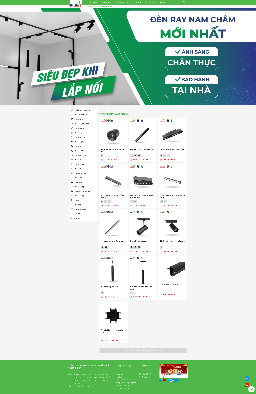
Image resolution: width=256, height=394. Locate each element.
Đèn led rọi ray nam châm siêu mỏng (172, 241)
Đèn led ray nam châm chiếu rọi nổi (172, 149)
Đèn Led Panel (78, 151)
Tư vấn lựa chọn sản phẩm (125, 380)
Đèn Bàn (76, 200)
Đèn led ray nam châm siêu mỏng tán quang (173, 196)
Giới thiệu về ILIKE (145, 374)
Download (106, 2)
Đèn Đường (77, 204)
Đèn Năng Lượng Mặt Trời (82, 191)
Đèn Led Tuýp (78, 160)
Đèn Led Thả (78, 178)
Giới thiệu (93, 2)
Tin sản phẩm (120, 374)
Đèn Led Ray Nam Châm (81, 124)
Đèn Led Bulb (78, 169)
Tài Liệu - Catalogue (122, 386)
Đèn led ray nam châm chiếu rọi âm (142, 149)
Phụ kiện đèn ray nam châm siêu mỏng (112, 331)
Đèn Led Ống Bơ (79, 142)
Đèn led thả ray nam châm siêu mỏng (141, 288)
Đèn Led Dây (78, 133)
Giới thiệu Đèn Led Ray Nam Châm (143, 350)
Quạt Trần (77, 218)
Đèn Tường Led (79, 128)
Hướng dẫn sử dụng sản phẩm (126, 383)
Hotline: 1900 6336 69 (75, 383)
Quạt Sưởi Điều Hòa (80, 173)
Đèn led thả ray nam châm (109, 287)
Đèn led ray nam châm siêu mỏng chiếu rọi (112, 196)
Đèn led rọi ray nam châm (139, 241)
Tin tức (139, 2)
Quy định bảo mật (145, 377)
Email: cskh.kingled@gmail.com (79, 386)
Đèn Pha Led (78, 146)
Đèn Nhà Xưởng (79, 187)
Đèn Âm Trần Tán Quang (82, 110)
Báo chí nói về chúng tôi (124, 389)
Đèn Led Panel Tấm (80, 137)
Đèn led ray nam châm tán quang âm (113, 241)
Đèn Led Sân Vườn (80, 155)
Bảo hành (150, 2)
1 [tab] (128, 102)
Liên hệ (162, 2)
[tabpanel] (128, 56)
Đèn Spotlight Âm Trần (81, 115)
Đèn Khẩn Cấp (78, 182)
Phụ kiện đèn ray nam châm (169, 284)
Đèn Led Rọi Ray (79, 119)
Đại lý (129, 2)
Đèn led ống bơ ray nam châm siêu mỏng (112, 150)
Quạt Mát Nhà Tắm (80, 209)
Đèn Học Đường (79, 196)
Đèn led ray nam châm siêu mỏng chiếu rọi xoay (141, 196)
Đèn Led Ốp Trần (79, 164)
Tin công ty (119, 377)
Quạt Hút (77, 213)
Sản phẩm (119, 2)
